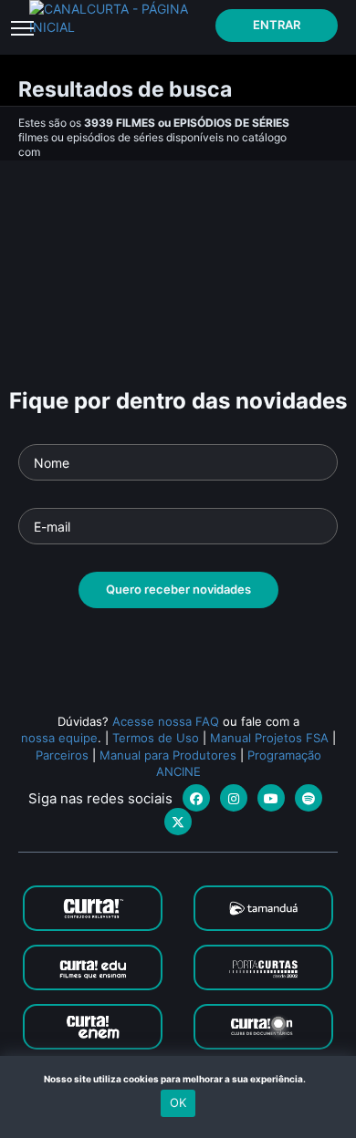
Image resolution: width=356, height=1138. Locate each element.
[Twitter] (178, 821)
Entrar (276, 24)
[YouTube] (271, 798)
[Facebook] (196, 798)
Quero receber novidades (178, 589)
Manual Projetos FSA (269, 737)
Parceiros (62, 755)
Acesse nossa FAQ (165, 721)
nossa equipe (59, 737)
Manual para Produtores (167, 755)
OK (178, 1102)
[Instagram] (233, 798)
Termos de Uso (155, 737)
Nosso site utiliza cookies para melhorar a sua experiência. (178, 1078)
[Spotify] (308, 798)
